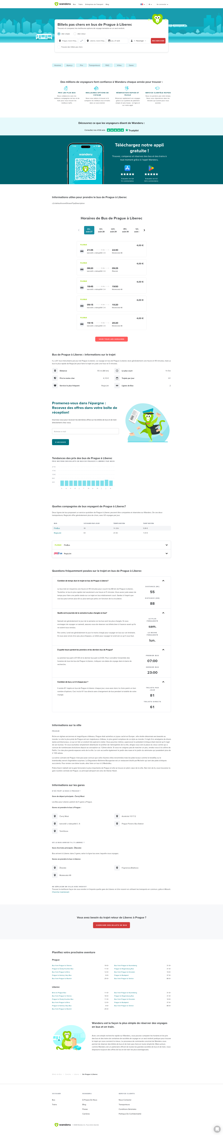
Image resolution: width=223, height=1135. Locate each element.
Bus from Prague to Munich (62, 978)
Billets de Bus (57, 1074)
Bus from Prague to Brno (61, 972)
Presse (85, 1109)
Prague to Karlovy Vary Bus (62, 975)
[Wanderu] (63, 4)
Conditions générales (127, 1109)
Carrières (86, 1114)
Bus (74, 4)
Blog (107, 4)
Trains (80, 4)
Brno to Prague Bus (59, 993)
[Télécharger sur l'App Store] (127, 168)
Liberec (76, 1074)
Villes (119, 65)
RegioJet (57, 533)
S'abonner (60, 442)
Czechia (68, 1074)
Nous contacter (125, 1100)
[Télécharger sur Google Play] (151, 168)
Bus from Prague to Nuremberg (125, 965)
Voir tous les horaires (111, 339)
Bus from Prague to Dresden (124, 972)
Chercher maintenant (60, 892)
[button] (143, 4)
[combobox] (68, 40)
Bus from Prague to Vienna (61, 965)
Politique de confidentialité (130, 1114)
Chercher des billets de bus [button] (111, 925)
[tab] (65, 35)
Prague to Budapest (121, 975)
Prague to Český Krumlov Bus (62, 969)
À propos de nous (89, 1100)
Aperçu (69, 65)
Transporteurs (94, 65)
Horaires (57, 65)
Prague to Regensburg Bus (124, 969)
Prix (81, 65)
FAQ (107, 65)
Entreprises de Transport (94, 4)
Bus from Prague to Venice (124, 978)
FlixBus (57, 528)
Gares (131, 65)
